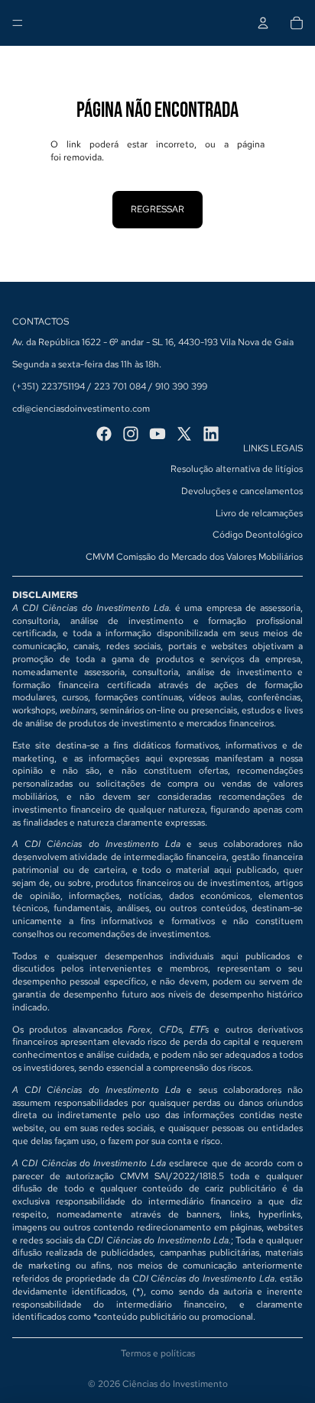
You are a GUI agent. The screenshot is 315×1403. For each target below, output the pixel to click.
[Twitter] (184, 434)
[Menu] (17, 22)
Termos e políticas (158, 1353)
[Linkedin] (211, 434)
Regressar (157, 209)
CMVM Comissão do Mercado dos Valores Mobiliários (194, 557)
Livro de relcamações (259, 513)
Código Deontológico (258, 535)
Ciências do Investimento (175, 1384)
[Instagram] (131, 434)
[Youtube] (157, 434)
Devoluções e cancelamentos (242, 491)
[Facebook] (104, 434)
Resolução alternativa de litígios (236, 469)
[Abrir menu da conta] (263, 23)
